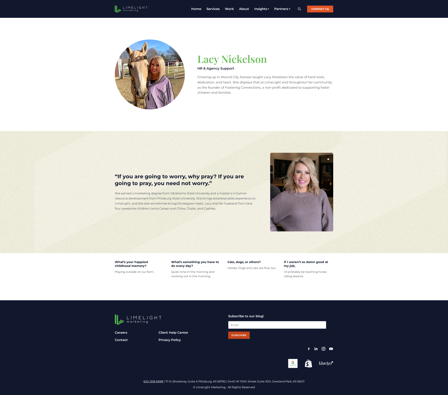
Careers (121, 333)
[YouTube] (331, 349)
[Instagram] (323, 349)
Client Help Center (173, 333)
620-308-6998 (153, 381)
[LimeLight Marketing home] (131, 9)
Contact (121, 340)
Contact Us (320, 9)
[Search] (299, 9)
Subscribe (239, 335)
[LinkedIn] (316, 349)
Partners (281, 9)
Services (213, 9)
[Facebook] (308, 349)
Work (229, 9)
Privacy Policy (170, 340)
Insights (260, 9)
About (244, 9)
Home (196, 9)
